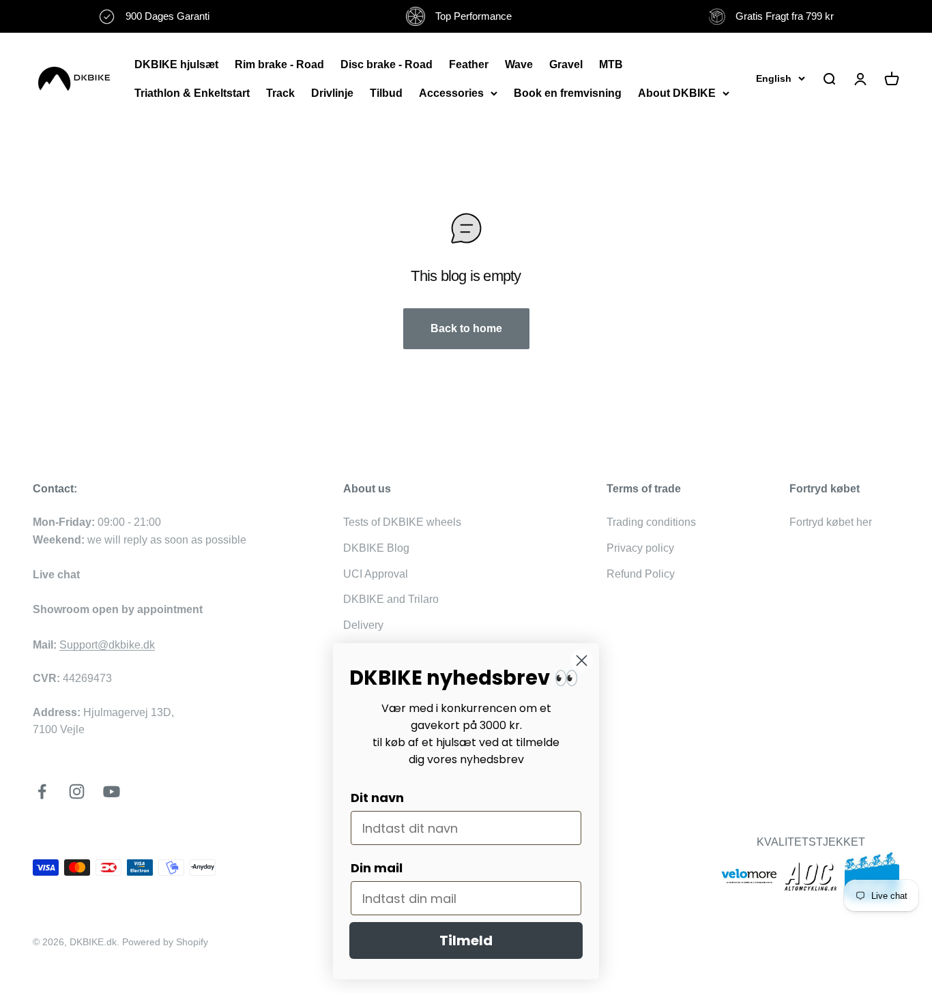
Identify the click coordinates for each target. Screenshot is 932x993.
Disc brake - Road (386, 64)
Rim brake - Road (279, 64)
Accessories (451, 93)
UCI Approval (375, 574)
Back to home (466, 328)
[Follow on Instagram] (77, 791)
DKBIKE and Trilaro (391, 599)
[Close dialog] (582, 660)
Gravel (566, 64)
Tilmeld (466, 940)
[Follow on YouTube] (111, 791)
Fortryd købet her (830, 522)
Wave (519, 64)
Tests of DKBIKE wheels (402, 522)
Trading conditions (651, 522)
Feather (469, 64)
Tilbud (386, 93)
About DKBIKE (677, 93)
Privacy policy (640, 548)
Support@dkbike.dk (107, 645)
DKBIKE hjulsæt (176, 64)
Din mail (377, 867)
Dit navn (377, 797)
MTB (611, 64)
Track (280, 93)
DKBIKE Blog (376, 548)
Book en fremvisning (568, 93)
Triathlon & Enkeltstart (192, 93)
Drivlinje (332, 93)
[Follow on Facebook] (42, 791)
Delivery (363, 625)
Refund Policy (641, 574)
